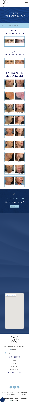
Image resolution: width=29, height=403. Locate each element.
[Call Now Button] (2, 399)
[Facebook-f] (11, 387)
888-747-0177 (14, 201)
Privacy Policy (15, 394)
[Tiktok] (18, 387)
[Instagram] (14, 387)
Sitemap (23, 394)
